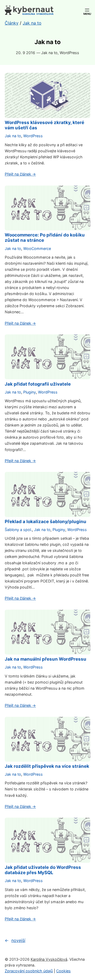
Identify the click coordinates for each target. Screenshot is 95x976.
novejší (15, 940)
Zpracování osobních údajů (29, 971)
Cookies (63, 971)
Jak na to (49, 52)
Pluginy (29, 392)
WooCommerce (37, 248)
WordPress (69, 52)
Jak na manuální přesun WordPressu (45, 659)
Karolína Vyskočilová (49, 959)
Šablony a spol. (18, 529)
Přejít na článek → (20, 174)
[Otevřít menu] (87, 10)
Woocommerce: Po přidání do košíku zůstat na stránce (45, 237)
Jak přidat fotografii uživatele (38, 384)
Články (11, 23)
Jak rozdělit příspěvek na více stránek (47, 766)
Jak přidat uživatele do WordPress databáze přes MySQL (43, 870)
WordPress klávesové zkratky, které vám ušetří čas (44, 125)
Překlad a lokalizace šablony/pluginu (45, 521)
